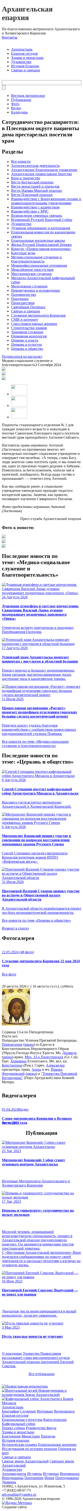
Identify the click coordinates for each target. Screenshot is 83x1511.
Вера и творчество (25, 178)
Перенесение (12, 1044)
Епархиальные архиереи (57, 1445)
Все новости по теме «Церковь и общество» (36, 920)
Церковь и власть (24, 340)
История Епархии (25, 66)
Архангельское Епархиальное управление (44, 170)
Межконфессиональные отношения (39, 265)
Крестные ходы (23, 253)
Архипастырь (22, 49)
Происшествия (22, 303)
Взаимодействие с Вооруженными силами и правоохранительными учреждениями (46, 201)
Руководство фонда (41, 1428)
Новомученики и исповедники (35, 290)
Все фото (9, 974)
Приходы (48, 1436)
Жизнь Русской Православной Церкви (41, 245)
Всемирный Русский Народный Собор (41, 220)
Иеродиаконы (13, 1478)
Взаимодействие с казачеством (35, 207)
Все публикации (42, 1374)
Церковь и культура (26, 344)
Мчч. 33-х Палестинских (44, 1057)
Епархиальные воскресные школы (38, 240)
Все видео (10, 1123)
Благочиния (11, 1436)
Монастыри (30, 1436)
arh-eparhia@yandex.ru (19, 1494)
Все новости (21, 161)
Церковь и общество (27, 349)
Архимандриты (14, 1474)
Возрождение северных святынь (36, 215)
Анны (36, 1069)
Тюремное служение (27, 332)
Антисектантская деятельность (35, 166)
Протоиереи (34, 1478)
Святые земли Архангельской (25, 1461)
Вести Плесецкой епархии (32, 195)
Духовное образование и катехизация (40, 228)
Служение (28, 1411)
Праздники (20, 299)
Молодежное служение (29, 286)
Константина (12, 1065)
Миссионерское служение (31, 274)
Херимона (18, 1061)
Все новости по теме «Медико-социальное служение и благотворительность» (35, 744)
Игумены (34, 1474)
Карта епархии (55, 1420)
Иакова (56, 1069)
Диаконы (9, 1482)
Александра (55, 1065)
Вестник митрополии (28, 96)
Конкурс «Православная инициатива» (41, 249)
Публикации (21, 100)
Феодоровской (13, 1074)
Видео (16, 108)
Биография (10, 1411)
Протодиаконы (67, 1478)
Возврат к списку (15, 928)
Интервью (45, 1411)
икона (29, 1044)
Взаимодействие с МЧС (30, 211)
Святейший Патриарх (28, 307)
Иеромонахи (70, 1474)
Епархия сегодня (24, 53)
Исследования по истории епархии (29, 1449)
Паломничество (23, 295)
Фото (15, 104)
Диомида (69, 1053)
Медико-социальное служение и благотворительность (36, 259)
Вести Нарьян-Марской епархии (36, 191)
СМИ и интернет (24, 319)
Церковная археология (29, 336)
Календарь (19, 112)
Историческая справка (19, 1445)
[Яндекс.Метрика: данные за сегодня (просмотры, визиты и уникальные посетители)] (17, 1503)
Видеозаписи (64, 1411)
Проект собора (13, 1428)
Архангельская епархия (27, 13)
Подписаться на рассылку (22, 356)
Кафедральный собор (18, 1424)
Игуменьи (51, 1474)
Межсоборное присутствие (32, 270)
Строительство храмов (29, 328)
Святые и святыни (25, 70)
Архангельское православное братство (41, 174)
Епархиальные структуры (22, 1420)
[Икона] (16, 1024)
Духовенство (21, 62)
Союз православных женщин (34, 324)
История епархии (15, 1440)
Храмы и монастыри (27, 58)
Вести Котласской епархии (32, 182)
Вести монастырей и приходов (35, 186)
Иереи (49, 1478)
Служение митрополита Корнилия (38, 315)
